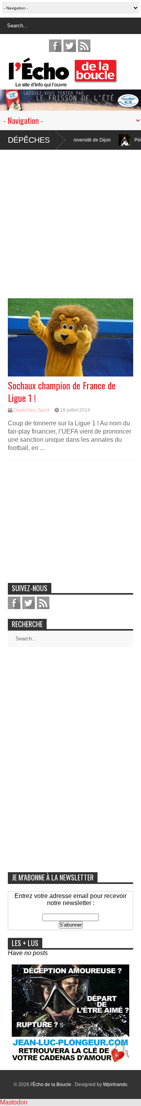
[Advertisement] (70, 220)
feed (84, 45)
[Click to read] (114, 140)
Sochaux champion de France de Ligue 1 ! (62, 391)
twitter (69, 45)
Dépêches (29, 140)
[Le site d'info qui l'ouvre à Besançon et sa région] (74, 82)
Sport (43, 410)
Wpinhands (115, 1084)
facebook (55, 45)
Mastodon (13, 1102)
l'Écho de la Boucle (51, 1084)
